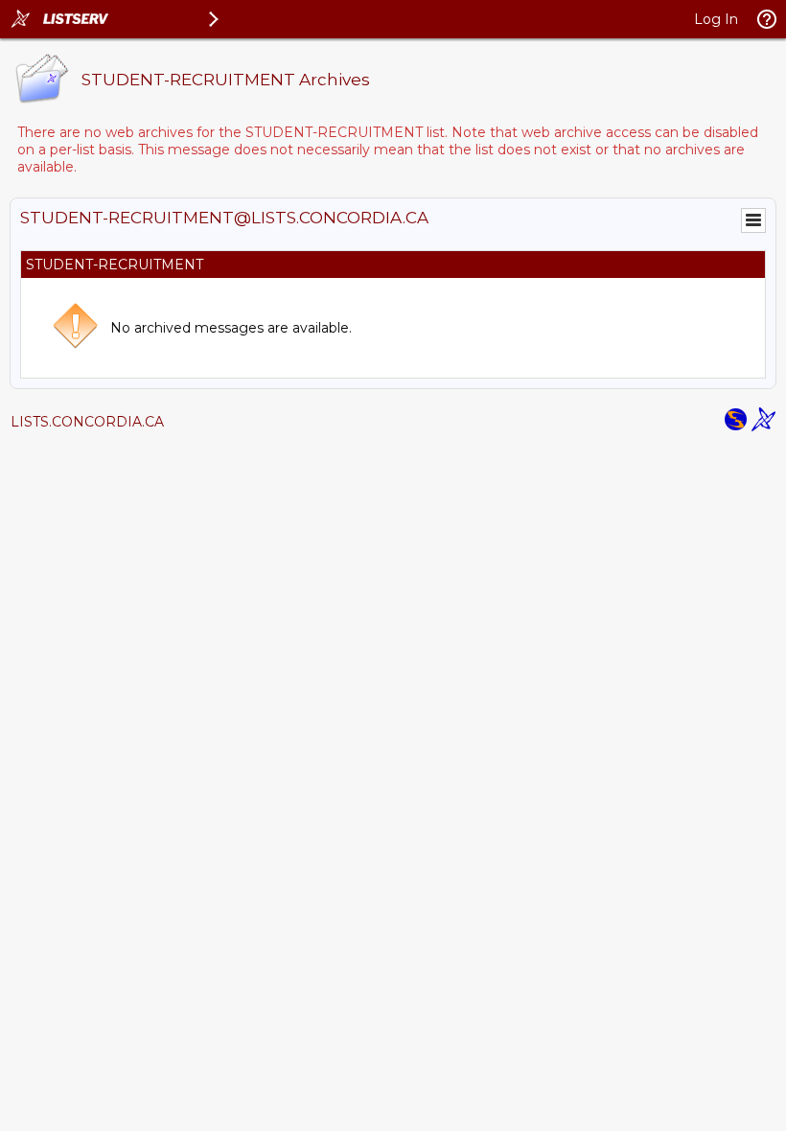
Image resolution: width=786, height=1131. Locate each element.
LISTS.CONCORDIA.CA (87, 421)
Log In (716, 19)
